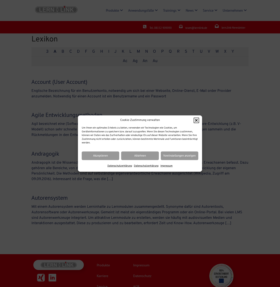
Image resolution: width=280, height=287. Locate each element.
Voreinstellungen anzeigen (179, 156)
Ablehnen (140, 156)
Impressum (166, 165)
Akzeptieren (100, 156)
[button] (196, 120)
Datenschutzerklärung (119, 165)
